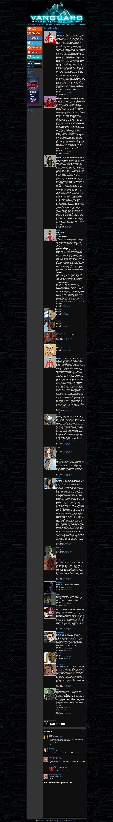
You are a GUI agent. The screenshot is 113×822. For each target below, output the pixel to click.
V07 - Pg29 (67, 579)
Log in (29, 109)
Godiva (58, 230)
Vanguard (57, 12)
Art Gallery (40, 24)
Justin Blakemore (61, 653)
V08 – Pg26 (68, 339)
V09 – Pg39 (69, 474)
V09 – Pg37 (69, 410)
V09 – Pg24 (69, 443)
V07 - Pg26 (67, 589)
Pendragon (59, 32)
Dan (55, 766)
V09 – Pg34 (69, 313)
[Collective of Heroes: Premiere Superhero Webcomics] (33, 104)
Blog (28, 68)
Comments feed (31, 111)
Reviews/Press (81, 24)
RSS (69, 820)
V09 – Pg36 (69, 338)
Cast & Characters (59, 24)
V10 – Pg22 (69, 152)
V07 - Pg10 (67, 350)
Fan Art (29, 72)
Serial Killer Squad (32, 75)
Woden (58, 156)
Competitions (31, 71)
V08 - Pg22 (68, 628)
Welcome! (49, 24)
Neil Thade (59, 547)
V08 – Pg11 (68, 314)
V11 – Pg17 (68, 713)
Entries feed (30, 110)
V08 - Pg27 (68, 656)
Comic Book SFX (31, 70)
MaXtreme (59, 309)
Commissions (71, 24)
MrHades (51, 748)
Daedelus (59, 582)
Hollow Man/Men (61, 333)
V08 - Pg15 (67, 658)
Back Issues (31, 24)
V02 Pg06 (67, 326)
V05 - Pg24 (67, 552)
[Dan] (51, 770)
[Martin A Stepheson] (46, 761)
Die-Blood (59, 414)
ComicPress (60, 820)
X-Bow (58, 447)
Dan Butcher (43, 820)
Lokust (58, 594)
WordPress (54, 820)
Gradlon (58, 321)
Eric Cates (59, 459)
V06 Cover (67, 153)
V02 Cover (67, 544)
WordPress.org (31, 113)
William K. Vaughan (62, 710)
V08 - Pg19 (68, 685)
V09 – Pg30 (69, 451)
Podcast (30, 73)
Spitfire (58, 357)
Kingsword (59, 97)
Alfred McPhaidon (61, 665)
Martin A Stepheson (55, 757)
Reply (61, 736)
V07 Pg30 (68, 604)
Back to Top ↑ (73, 820)
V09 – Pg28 (69, 226)
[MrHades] (46, 752)
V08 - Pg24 (68, 578)
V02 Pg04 (67, 412)
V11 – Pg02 (69, 92)
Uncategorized (31, 76)
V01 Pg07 (67, 94)
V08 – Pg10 (68, 445)
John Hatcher (60, 632)
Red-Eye (58, 608)
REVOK (58, 559)
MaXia (58, 345)
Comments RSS (83, 729)
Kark (57, 689)
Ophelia (58, 478)
